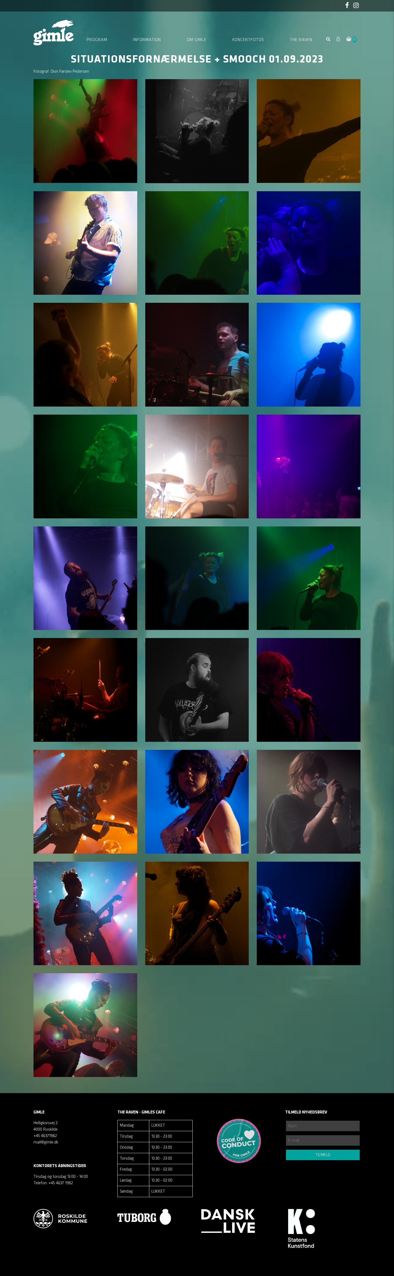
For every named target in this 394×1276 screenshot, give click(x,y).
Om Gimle (196, 40)
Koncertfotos (248, 40)
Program (97, 40)
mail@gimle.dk (46, 1142)
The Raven (301, 40)
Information (147, 40)
